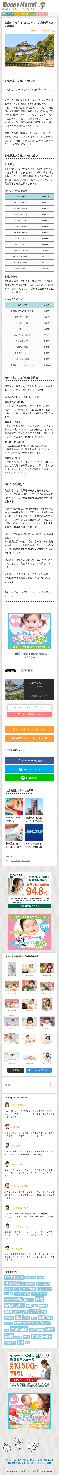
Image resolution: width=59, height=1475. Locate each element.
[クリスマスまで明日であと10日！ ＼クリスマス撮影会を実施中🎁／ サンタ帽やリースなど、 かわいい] (29, 969)
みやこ (52, 31)
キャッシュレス (43, 1284)
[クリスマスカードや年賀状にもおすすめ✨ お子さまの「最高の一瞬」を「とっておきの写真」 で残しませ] (29, 1057)
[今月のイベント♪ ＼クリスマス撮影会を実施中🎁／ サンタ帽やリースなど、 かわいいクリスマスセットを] (47, 969)
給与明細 (18, 1337)
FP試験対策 (30, 1278)
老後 (26, 1336)
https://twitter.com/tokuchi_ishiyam (37, 1216)
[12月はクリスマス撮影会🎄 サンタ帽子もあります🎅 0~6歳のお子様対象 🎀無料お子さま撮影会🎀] (12, 1004)
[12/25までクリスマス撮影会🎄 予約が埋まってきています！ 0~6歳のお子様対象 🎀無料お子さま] (47, 987)
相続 (32, 1330)
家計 (19, 1317)
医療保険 (43, 1306)
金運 (27, 1343)
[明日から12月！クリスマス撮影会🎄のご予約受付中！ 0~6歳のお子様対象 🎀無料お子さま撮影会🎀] (29, 1004)
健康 (29, 1305)
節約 (9, 1336)
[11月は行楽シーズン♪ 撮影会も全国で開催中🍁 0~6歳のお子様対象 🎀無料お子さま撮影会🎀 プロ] (47, 1004)
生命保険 (19, 1329)
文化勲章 (26, 860)
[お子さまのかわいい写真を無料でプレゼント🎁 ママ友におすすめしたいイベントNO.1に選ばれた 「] (12, 1022)
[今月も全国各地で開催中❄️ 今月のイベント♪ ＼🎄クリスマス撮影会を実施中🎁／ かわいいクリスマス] (29, 987)
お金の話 (12, 1283)
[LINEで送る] (26, 670)
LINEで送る (31, 778)
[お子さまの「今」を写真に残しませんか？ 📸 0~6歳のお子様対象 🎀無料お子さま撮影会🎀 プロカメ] (29, 1039)
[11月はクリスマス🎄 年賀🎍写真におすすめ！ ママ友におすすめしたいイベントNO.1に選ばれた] (12, 1039)
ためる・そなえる (21, 14)
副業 (35, 1306)
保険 (39, 1299)
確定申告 (40, 1330)
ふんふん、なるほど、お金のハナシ (18, 9)
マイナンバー (38, 1293)
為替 (6, 1330)
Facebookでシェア (31, 761)
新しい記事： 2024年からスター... (30, 729)
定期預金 (9, 1318)
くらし (32, 14)
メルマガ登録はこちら (30, 714)
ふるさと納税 (28, 1284)
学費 (44, 1312)
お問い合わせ (31, 1463)
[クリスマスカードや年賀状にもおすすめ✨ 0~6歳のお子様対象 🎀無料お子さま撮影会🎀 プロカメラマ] (29, 1022)
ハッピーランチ (44, 1289)
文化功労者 (16, 860)
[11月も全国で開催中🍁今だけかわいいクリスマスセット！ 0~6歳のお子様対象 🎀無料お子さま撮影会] (47, 1022)
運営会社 (48, 1460)
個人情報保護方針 (16, 1463)
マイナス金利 (21, 1293)
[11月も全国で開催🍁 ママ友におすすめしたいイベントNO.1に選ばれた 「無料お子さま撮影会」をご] (12, 1057)
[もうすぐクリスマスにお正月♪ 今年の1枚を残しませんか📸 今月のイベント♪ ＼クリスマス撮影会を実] (12, 969)
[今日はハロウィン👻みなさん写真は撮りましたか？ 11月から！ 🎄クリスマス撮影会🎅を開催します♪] (47, 1057)
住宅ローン (29, 1300)
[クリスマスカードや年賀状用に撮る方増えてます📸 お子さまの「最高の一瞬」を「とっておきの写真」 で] (47, 1039)
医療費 (8, 1311)
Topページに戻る (13, 1460)
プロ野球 (8, 1294)
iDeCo (40, 1278)
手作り (34, 1318)
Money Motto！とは (32, 1460)
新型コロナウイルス (26, 1323)
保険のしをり (14, 1305)
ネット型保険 (29, 1289)
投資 (42, 1317)
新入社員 (8, 1323)
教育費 (50, 1318)
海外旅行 (45, 1323)
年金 (27, 1318)
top (3, 14)
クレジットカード (13, 1289)
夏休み (17, 1311)
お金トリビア (42, 14)
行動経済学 (10, 1342)
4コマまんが (14, 1277)
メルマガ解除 (45, 1463)
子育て (35, 1311)
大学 (25, 1311)
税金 (50, 1329)
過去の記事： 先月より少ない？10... (28, 738)
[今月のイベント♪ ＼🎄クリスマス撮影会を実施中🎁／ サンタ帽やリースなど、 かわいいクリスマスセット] (12, 987)
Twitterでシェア (32, 769)
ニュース (9, 14)
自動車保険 (41, 1336)
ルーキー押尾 (13, 1299)
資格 (20, 1342)
